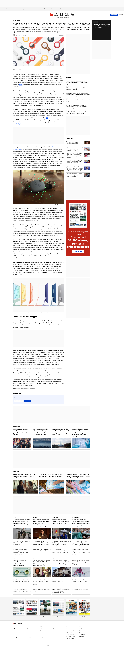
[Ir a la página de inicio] (62, 15)
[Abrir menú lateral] (2, 15)
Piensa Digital (16, 20)
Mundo (34, 9)
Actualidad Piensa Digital (23, 388)
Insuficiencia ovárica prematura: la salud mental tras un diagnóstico (80, 588)
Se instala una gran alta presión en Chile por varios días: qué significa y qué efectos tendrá (61, 431)
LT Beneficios (50, 9)
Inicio (2, 9)
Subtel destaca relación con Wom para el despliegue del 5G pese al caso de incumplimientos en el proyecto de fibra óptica (41, 523)
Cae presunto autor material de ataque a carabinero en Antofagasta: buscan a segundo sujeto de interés (77, 83)
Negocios (17, 9)
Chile (14, 517)
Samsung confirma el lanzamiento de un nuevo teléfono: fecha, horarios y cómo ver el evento (21, 563)
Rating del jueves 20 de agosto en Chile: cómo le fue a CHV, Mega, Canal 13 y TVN (24, 476)
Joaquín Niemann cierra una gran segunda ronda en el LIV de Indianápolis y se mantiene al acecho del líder (81, 552)
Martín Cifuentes (22, 35)
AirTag (20, 84)
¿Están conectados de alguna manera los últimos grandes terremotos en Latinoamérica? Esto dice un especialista (61, 544)
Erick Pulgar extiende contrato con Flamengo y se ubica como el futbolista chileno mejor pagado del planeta (75, 155)
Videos (38, 9)
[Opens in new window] (45, 615)
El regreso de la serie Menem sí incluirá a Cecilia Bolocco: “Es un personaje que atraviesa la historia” (41, 563)
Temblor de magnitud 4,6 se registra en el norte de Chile (78, 100)
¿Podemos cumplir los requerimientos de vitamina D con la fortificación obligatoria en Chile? (61, 551)
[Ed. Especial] (58, 615)
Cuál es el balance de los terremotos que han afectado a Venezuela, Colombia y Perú (61, 562)
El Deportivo (28, 9)
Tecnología (22, 9)
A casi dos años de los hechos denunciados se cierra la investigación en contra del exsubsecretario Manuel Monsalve (74, 143)
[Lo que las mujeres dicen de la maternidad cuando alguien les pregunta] (81, 572)
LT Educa (64, 9)
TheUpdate (19, 124)
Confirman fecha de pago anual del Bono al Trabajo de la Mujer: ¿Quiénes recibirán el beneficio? (78, 476)
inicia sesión (18, 401)
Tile (47, 118)
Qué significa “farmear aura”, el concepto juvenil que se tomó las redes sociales (21, 431)
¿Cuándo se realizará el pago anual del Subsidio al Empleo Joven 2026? (50, 475)
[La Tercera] (19, 615)
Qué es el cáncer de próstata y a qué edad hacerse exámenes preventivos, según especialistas (75, 149)
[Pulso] (32, 615)
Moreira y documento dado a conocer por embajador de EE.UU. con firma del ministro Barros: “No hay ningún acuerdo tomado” (77, 107)
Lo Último (44, 9)
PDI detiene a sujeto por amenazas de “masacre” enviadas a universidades (77, 88)
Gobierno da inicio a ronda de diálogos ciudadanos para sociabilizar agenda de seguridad (78, 112)
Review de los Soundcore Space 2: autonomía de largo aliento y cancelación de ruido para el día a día (22, 589)
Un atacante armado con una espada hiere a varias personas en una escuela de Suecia (61, 581)
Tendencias (55, 517)
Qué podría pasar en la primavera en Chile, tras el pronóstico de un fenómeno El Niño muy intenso (42, 431)
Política (6, 9)
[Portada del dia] (78, 227)
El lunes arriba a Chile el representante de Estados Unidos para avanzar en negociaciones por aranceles (41, 544)
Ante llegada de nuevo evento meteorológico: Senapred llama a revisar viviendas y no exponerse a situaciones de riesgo (78, 95)
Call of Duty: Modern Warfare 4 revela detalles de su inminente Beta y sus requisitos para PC (22, 581)
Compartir (16, 69)
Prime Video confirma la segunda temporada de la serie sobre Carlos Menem (41, 589)
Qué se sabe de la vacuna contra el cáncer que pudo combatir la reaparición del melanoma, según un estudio (81, 432)
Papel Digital (58, 9)
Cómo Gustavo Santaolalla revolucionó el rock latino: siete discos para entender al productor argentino (41, 582)
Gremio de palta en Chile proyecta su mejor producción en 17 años (42, 550)
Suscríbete (27, 401)
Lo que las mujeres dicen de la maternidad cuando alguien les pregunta (81, 562)
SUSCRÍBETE (78, 252)
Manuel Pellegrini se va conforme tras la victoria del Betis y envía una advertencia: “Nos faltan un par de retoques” (81, 523)
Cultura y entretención (39, 558)
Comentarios (22, 69)
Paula (73, 558)
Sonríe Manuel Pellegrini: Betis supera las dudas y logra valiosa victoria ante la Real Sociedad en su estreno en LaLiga (80, 544)
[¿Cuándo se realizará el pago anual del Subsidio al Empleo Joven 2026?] (51, 487)
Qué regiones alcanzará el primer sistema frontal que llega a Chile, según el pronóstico (74, 175)
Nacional (11, 9)
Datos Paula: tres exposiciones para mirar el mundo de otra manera (80, 580)
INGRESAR (121, 14)
